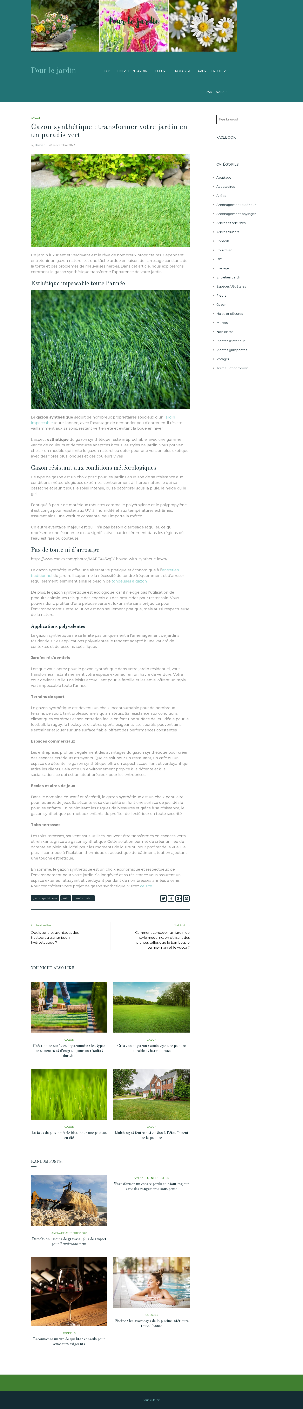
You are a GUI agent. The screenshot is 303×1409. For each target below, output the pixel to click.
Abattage (223, 177)
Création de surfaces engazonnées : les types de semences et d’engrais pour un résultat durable (69, 1051)
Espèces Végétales (231, 286)
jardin (65, 898)
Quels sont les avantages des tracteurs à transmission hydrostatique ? (55, 937)
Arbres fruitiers (213, 71)
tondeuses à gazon (129, 581)
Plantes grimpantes (231, 350)
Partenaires (217, 92)
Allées (221, 196)
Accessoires (225, 187)
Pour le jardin (53, 71)
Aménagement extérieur (69, 1232)
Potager (182, 71)
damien (40, 145)
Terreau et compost (232, 368)
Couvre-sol (224, 250)
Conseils (69, 1333)
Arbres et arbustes (230, 223)
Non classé (225, 332)
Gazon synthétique (45, 898)
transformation (83, 898)
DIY (107, 71)
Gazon (36, 117)
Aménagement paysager (236, 214)
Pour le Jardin (151, 1400)
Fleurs (161, 71)
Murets (222, 323)
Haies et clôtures (229, 314)
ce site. (146, 886)
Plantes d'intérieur (230, 341)
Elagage (222, 268)
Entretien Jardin (132, 71)
